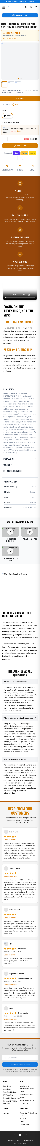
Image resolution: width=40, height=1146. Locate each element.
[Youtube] (20, 1135)
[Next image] (35, 61)
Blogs (22, 1121)
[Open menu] (4, 7)
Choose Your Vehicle (9, 38)
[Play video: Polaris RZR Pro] (29, 532)
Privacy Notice (32, 1069)
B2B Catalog (24, 1124)
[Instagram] (26, 1135)
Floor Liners (7, 1086)
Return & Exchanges (27, 1094)
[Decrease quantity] (10, 139)
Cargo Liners (7, 1089)
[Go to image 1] (18, 78)
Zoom (34, 76)
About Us (23, 1118)
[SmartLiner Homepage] (15, 7)
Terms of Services (13, 1140)
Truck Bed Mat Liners (10, 1092)
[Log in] (26, 7)
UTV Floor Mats (8, 1095)
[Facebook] (14, 1135)
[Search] (31, 7)
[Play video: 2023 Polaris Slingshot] (10, 532)
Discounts (6, 1113)
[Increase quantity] (20, 139)
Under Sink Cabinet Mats (11, 1098)
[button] (36, 7)
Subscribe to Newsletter (20, 1064)
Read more (20, 99)
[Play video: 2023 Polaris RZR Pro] (10, 551)
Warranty (23, 1097)
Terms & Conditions (27, 1100)
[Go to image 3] (21, 78)
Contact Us (24, 1103)
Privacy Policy (28, 1140)
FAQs (22, 1091)
